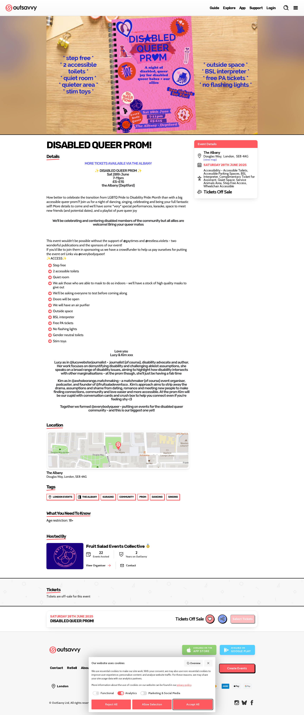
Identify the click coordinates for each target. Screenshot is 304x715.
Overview (195, 663)
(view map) (210, 159)
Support (256, 8)
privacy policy (184, 685)
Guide (214, 8)
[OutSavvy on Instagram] (237, 703)
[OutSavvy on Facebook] (252, 703)
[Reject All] (208, 663)
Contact (56, 668)
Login (271, 8)
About (86, 668)
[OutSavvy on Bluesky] (244, 703)
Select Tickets (243, 619)
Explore (229, 8)
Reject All (111, 704)
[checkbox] (102, 693)
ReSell (72, 668)
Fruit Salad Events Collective (115, 546)
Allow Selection (152, 704)
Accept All (192, 704)
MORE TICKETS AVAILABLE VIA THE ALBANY (118, 163)
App (242, 8)
